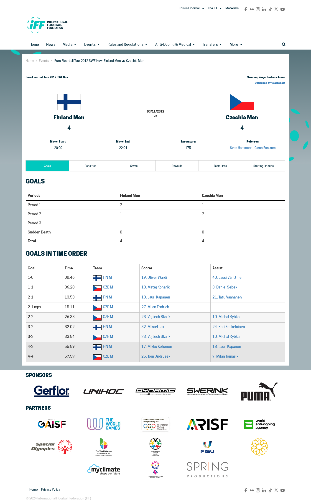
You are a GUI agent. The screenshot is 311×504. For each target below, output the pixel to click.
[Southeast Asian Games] (259, 447)
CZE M (108, 287)
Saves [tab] (134, 166)
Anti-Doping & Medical (173, 44)
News (50, 44)
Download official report (270, 83)
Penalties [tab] (90, 166)
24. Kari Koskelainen (228, 327)
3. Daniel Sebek (224, 287)
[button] (203, 9)
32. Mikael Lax (152, 327)
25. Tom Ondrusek (155, 356)
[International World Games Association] (104, 424)
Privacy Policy (50, 489)
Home (34, 44)
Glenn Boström (265, 148)
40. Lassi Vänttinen (228, 277)
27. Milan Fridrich (155, 307)
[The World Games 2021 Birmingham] (104, 447)
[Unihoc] (104, 391)
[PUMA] (259, 391)
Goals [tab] (47, 166)
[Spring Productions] (207, 469)
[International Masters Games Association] (155, 447)
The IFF (213, 8)
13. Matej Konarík (155, 287)
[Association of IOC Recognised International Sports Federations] (207, 424)
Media (67, 44)
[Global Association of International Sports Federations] (52, 424)
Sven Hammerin (241, 148)
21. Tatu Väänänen (227, 297)
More (234, 44)
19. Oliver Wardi (154, 277)
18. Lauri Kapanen (155, 297)
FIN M (107, 277)
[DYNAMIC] (155, 391)
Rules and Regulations (125, 44)
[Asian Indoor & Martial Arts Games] (155, 469)
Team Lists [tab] (220, 166)
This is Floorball (189, 8)
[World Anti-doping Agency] (259, 424)
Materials (232, 8)
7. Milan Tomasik (225, 356)
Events (90, 44)
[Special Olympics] (52, 447)
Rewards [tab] (177, 166)
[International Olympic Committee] (155, 424)
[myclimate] (104, 469)
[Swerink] (207, 391)
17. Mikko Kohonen (156, 346)
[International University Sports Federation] (207, 447)
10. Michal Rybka (226, 317)
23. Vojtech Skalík (155, 317)
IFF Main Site (47, 25)
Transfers (210, 44)
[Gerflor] (52, 391)
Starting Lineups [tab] (263, 166)
